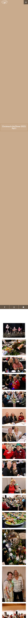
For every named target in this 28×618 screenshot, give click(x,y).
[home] (5, 2)
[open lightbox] (14, 347)
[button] (26, 2)
